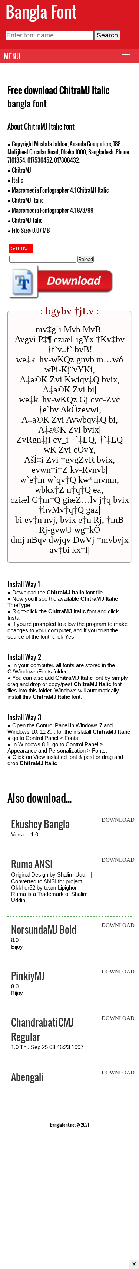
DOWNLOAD (118, 820)
